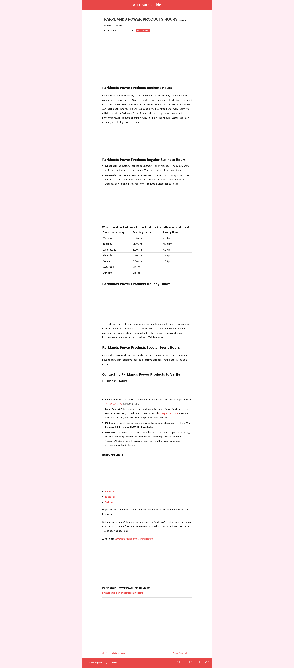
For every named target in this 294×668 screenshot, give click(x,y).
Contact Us (184, 662)
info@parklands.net (168, 413)
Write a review (143, 30)
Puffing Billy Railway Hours (114, 653)
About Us (175, 662)
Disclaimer (195, 662)
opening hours (136, 593)
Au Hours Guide (147, 5)
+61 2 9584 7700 (113, 403)
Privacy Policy (206, 662)
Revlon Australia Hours (182, 653)
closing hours (109, 593)
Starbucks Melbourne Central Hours (134, 538)
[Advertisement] (113, 40)
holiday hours (122, 593)
